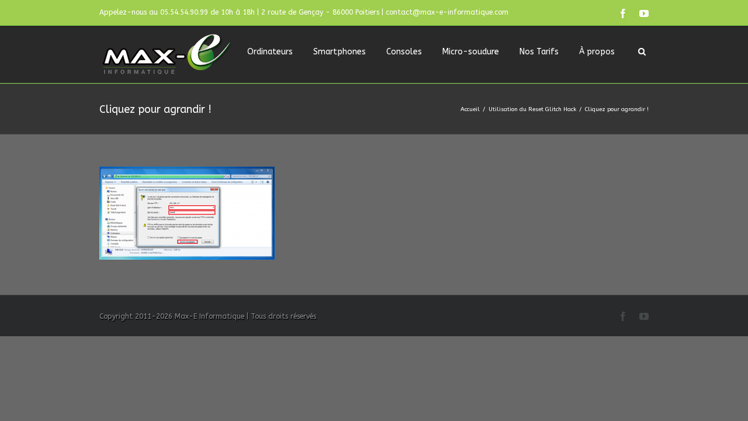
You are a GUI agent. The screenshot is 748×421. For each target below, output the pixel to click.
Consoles (404, 52)
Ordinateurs (270, 52)
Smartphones (339, 52)
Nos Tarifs (539, 52)
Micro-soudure (470, 52)
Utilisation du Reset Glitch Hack (532, 109)
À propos (597, 52)
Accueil (470, 109)
